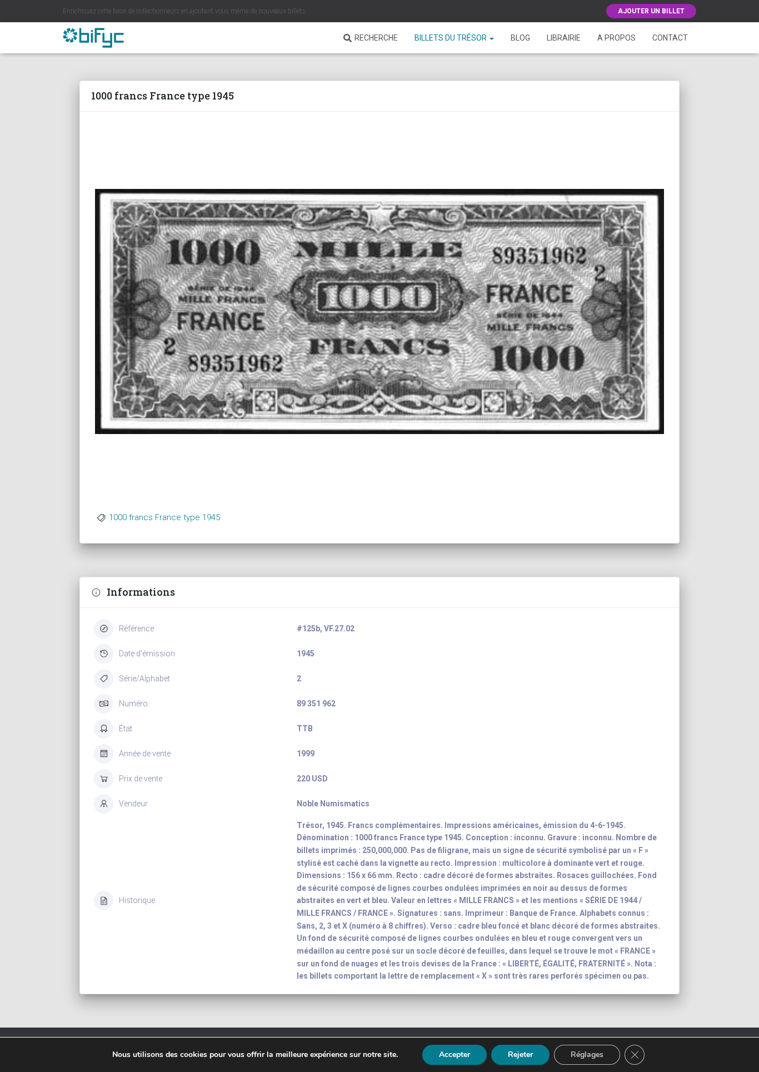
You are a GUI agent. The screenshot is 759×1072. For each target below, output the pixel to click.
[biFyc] (93, 38)
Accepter (454, 1054)
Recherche (376, 37)
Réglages (587, 1054)
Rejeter (520, 1054)
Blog (520, 37)
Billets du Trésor (451, 37)
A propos (616, 37)
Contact (670, 37)
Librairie (564, 37)
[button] (491, 37)
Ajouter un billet (651, 11)
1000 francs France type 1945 (164, 517)
